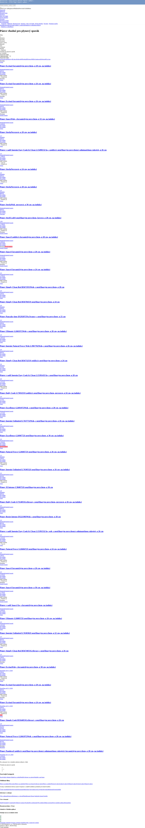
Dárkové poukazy (20, 802)
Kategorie (6, 25)
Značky (14, 802)
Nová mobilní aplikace (58, 802)
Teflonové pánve (72, 784)
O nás (10, 802)
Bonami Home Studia (32, 796)
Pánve (39, 25)
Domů (1, 25)
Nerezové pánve (55, 784)
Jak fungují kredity (43, 796)
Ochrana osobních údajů (17, 822)
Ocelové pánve (80, 784)
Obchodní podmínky (5, 822)
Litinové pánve (64, 784)
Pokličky (22, 777)
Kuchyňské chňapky (5, 777)
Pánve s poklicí (47, 784)
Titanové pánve (88, 784)
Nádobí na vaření (29, 25)
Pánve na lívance (30, 784)
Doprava (9, 796)
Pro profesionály (33, 802)
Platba (24, 796)
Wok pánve (12, 784)
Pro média (40, 802)
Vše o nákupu (3, 796)
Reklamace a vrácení (17, 796)
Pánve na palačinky (20, 784)
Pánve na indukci (4, 784)
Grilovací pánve (38, 784)
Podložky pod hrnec (39, 777)
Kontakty (6, 802)
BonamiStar (67, 802)
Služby (2, 802)
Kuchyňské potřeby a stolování (17, 25)
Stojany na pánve (29, 777)
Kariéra (27, 802)
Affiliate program (47, 802)
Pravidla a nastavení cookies (31, 822)
